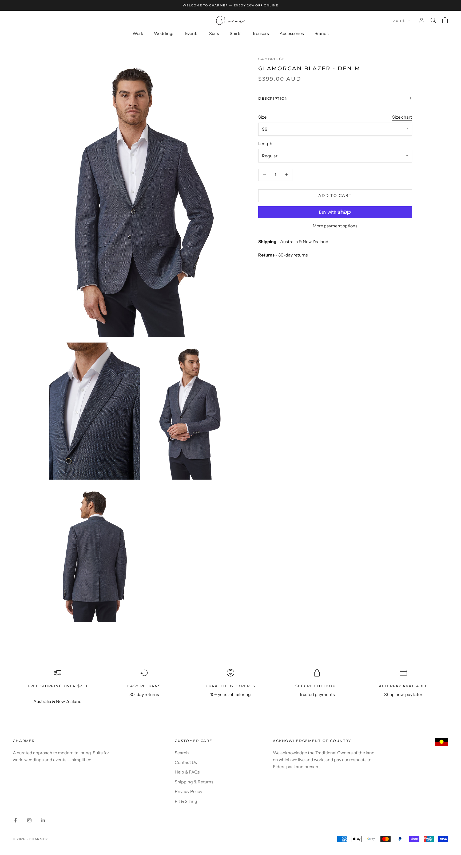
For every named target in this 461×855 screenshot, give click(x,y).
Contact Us (186, 762)
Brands (322, 33)
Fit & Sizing (186, 801)
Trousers (260, 33)
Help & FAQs (187, 772)
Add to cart (335, 195)
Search (182, 752)
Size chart (402, 116)
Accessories (292, 33)
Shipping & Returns (194, 781)
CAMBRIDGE (271, 59)
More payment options (335, 225)
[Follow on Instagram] (29, 820)
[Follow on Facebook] (15, 820)
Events (191, 33)
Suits (214, 33)
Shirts (235, 33)
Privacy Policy (188, 791)
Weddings (164, 33)
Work (138, 33)
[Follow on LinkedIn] (43, 820)
